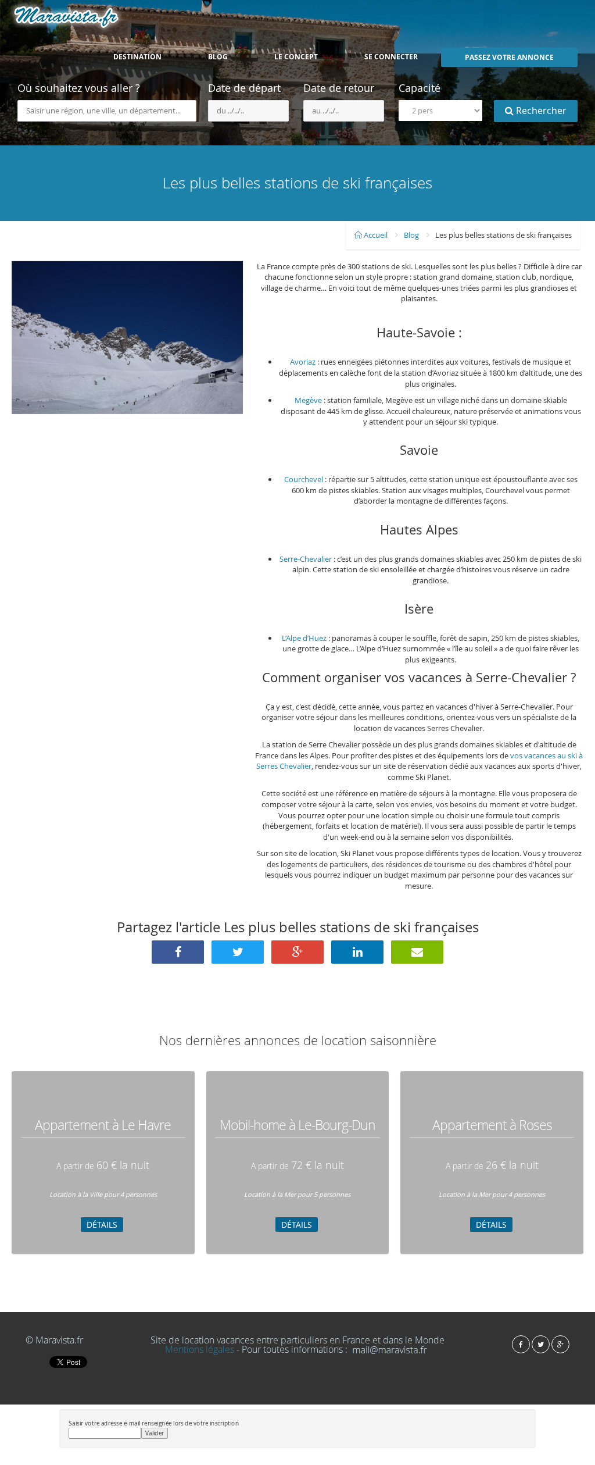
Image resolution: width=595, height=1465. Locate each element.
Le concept (296, 57)
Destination (137, 57)
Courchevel (303, 479)
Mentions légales (199, 1349)
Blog (218, 57)
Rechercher (540, 110)
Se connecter (391, 57)
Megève (308, 400)
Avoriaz (303, 362)
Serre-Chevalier (305, 559)
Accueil (375, 235)
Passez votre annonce (509, 57)
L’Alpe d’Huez (304, 638)
